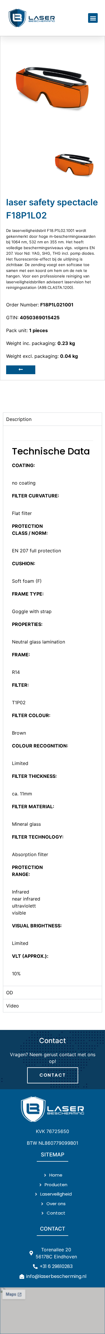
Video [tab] (12, 1006)
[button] (93, 18)
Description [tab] (19, 419)
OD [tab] (9, 992)
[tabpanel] (52, 706)
